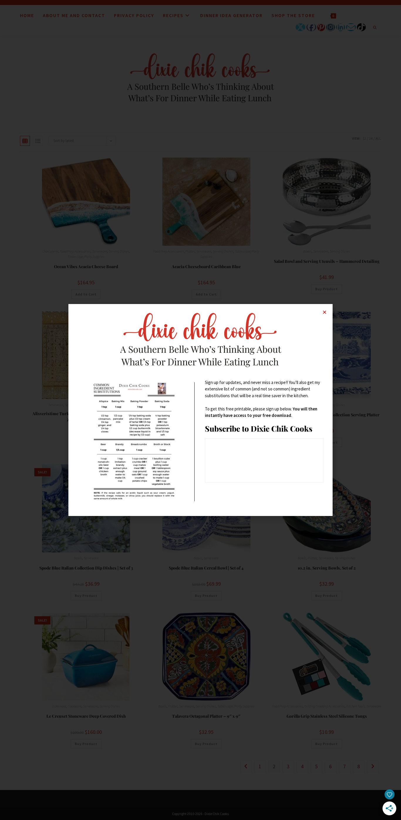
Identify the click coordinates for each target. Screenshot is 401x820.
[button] (324, 312)
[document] (200, 410)
